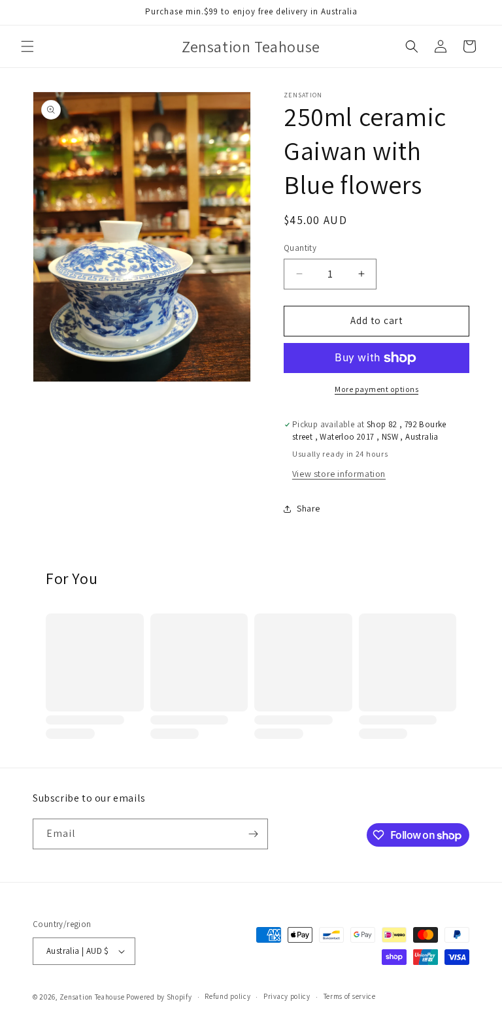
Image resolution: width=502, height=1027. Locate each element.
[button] (27, 46)
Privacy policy (286, 996)
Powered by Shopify (159, 997)
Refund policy (227, 996)
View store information (339, 474)
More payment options (376, 389)
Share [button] (308, 508)
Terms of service (350, 996)
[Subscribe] (253, 834)
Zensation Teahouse (92, 997)
